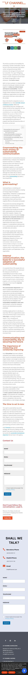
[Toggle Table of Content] (22, 127)
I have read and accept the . (14, 488)
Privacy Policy (10, 489)
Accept (4, 672)
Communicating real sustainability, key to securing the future (13, 138)
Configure (20, 672)
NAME (6, 448)
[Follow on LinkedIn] (15, 640)
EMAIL (6, 457)
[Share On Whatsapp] (15, 47)
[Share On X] (8, 47)
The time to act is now (9, 143)
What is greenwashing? (9, 132)
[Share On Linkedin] (12, 47)
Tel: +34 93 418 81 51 (8, 652)
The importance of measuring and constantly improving (14, 141)
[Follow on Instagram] (10, 640)
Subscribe (7, 518)
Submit (7, 494)
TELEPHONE (8, 465)
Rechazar (12, 672)
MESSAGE (7, 473)
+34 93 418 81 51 (10, 553)
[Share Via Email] (19, 47)
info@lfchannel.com (11, 569)
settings (17, 668)
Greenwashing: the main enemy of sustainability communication (11, 130)
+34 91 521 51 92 (10, 561)
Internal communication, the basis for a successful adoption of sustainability (13, 135)
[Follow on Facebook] (5, 640)
